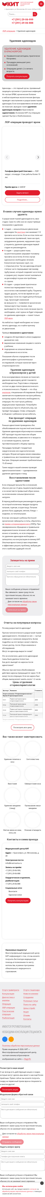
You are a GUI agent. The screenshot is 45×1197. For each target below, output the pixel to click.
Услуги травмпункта (10, 990)
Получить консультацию (17, 76)
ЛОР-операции (8, 1007)
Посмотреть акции (10, 1089)
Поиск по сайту (29, 1004)
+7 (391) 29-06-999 (22, 19)
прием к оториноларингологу (17, 524)
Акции (26, 1012)
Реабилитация (8, 1018)
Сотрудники (28, 997)
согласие (33, 1189)
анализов (6, 392)
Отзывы (26, 1015)
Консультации (8, 993)
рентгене (21, 232)
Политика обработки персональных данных (21, 1045)
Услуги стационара (31, 990)
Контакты (27, 1019)
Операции (6, 1004)
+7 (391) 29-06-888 (22, 23)
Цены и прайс (29, 1008)
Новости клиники (30, 993)
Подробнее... (22, 200)
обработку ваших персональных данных (17, 1191)
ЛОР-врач (8, 318)
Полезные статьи (30, 1001)
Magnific (27, 1059)
